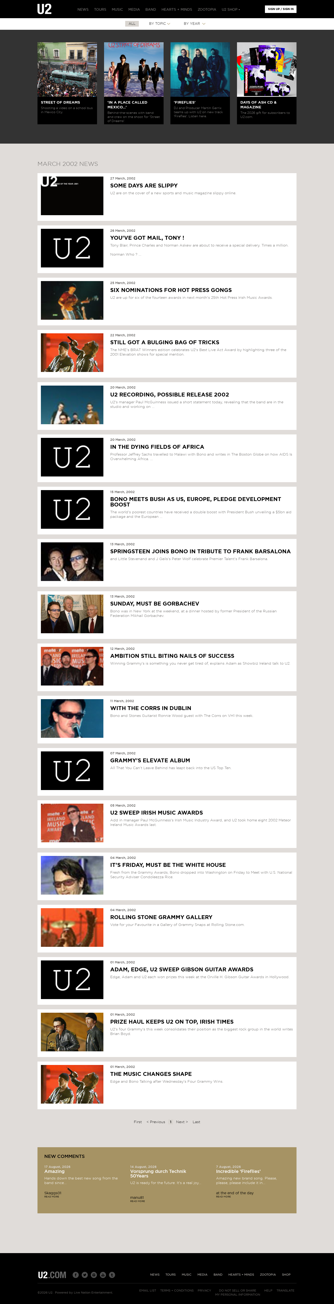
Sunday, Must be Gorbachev (154, 604)
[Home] (44, 9)
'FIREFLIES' (185, 102)
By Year (192, 23)
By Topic (157, 23)
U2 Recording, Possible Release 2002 (169, 395)
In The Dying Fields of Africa (157, 447)
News (155, 1274)
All (132, 23)
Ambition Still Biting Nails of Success (172, 656)
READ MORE (51, 1197)
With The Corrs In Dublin (150, 708)
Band (218, 1274)
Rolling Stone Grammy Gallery (161, 917)
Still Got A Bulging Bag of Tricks (164, 342)
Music (187, 1274)
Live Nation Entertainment (93, 1292)
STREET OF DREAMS (60, 102)
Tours (170, 1274)
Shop (286, 1274)
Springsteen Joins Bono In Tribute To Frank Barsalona (200, 551)
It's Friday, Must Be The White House (168, 865)
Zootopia (268, 1274)
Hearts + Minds (241, 1274)
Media (202, 1274)
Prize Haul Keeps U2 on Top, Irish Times (172, 1022)
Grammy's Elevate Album (150, 760)
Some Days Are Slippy (144, 186)
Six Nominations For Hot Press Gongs (171, 290)
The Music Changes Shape (151, 1074)
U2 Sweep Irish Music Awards (156, 813)
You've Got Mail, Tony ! (147, 238)
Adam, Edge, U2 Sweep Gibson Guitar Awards (181, 969)
